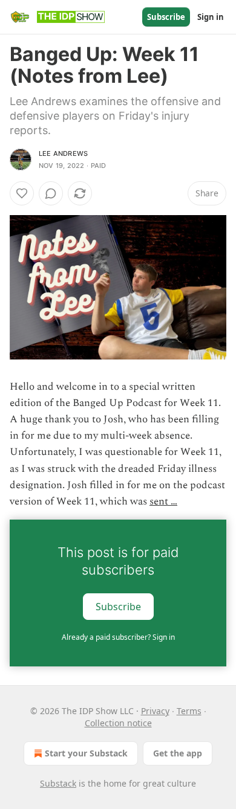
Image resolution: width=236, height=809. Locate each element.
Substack (58, 783)
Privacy (155, 711)
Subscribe (166, 16)
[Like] (22, 193)
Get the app (177, 753)
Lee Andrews (63, 153)
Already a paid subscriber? (118, 637)
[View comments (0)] (51, 193)
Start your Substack (86, 753)
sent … (163, 501)
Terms (189, 711)
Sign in (210, 16)
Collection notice (118, 723)
